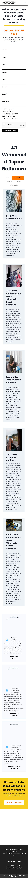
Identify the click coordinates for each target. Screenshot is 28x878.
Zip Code (4, 72)
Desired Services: (7, 109)
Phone (4, 57)
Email (3, 65)
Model (4, 94)
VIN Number (5, 102)
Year (3, 79)
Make (3, 87)
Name (4, 50)
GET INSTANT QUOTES (10, 131)
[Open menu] (24, 2)
